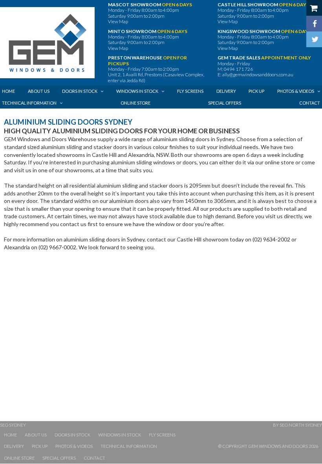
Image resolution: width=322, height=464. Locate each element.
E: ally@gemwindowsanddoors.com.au (255, 74)
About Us (36, 434)
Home (10, 434)
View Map (118, 21)
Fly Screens (162, 434)
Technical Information (129, 446)
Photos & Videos (74, 446)
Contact (94, 457)
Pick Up (40, 446)
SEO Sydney (13, 424)
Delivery (14, 446)
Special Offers (59, 457)
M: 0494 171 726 (235, 69)
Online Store (19, 457)
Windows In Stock (119, 434)
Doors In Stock (72, 434)
